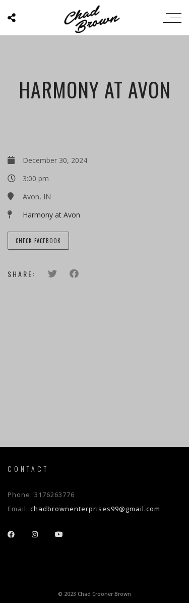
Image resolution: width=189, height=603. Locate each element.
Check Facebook (38, 241)
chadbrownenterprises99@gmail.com (95, 508)
